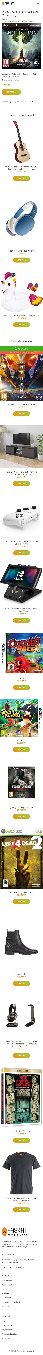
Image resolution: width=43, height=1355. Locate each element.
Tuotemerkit (27, 74)
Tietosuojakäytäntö (9, 1334)
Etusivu (4, 19)
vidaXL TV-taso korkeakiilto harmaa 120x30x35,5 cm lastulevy (21, 473)
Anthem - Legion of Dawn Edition (21, 405)
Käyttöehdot (7, 1330)
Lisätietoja (11, 92)
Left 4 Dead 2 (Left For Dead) (21, 892)
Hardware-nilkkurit (21, 974)
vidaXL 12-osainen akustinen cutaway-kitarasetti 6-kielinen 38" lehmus (21, 168)
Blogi (4, 1321)
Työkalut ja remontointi (11, 1302)
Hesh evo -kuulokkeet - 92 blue (21, 251)
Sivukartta (6, 1338)
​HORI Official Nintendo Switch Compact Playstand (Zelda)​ (21, 609)
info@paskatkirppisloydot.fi (13, 1267)
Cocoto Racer (22, 678)
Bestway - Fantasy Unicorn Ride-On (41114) (22, 315)
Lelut (4, 1289)
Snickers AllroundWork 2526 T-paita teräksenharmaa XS (21, 1199)
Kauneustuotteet (8, 1285)
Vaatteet (5, 1306)
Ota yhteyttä (7, 1325)
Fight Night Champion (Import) (21, 807)
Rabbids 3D (21, 740)
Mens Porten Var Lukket (22, 1131)
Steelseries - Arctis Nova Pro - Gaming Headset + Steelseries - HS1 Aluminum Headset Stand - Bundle (21, 1043)
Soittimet (5, 1293)
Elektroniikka (17, 74)
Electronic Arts (14, 76)
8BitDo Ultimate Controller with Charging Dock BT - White (21, 542)
